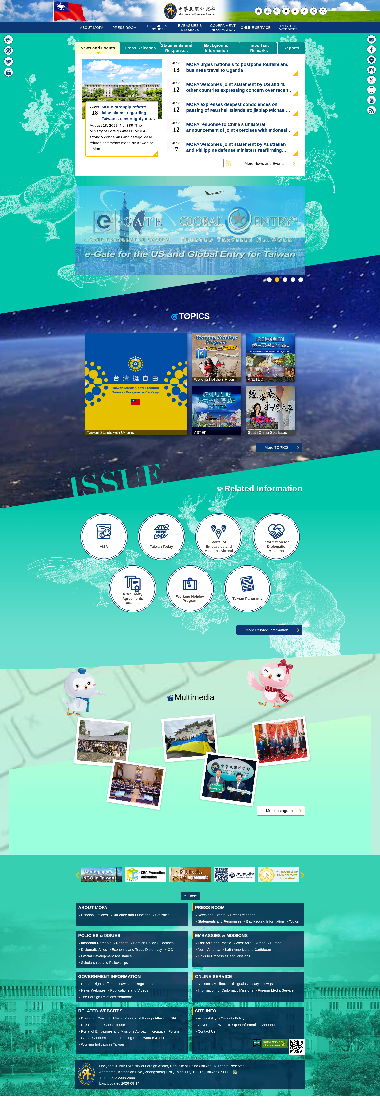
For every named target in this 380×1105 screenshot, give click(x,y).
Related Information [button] (8, 61)
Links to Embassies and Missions (224, 956)
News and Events (97, 48)
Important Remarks (259, 48)
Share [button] (314, 11)
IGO (170, 950)
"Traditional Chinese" (277, 11)
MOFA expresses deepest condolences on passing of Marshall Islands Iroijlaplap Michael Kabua (236, 107)
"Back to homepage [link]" (259, 11)
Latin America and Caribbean (248, 950)
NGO (85, 1025)
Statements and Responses (176, 48)
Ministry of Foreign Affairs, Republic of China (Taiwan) (190, 11)
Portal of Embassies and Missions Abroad (114, 1032)
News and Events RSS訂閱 (228, 163)
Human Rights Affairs (97, 984)
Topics (294, 922)
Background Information (216, 48)
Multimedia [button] (8, 72)
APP (371, 90)
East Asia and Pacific (214, 943)
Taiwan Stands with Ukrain (277, 279)
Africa (260, 943)
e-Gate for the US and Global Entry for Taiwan (293, 279)
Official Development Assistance (106, 956)
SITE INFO (205, 1011)
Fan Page (371, 49)
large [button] (286, 11)
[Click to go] (190, 231)
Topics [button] (8, 50)
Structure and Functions (131, 915)
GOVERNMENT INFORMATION (223, 28)
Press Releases (140, 48)
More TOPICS (277, 447)
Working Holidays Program (285, 279)
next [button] (303, 875)
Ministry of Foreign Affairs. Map (235, 1073)
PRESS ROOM (124, 27)
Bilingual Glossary (245, 984)
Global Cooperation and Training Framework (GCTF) (122, 1038)
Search (323, 11)
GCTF (269, 279)
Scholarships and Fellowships (104, 963)
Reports (291, 48)
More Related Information (266, 630)
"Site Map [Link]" (268, 11)
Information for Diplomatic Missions (225, 991)
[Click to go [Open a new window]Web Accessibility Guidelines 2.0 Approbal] (275, 1043)
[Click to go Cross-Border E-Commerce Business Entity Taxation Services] (190, 875)
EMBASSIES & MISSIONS (190, 28)
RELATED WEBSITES (288, 27)
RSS (371, 110)
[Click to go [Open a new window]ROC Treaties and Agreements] (101, 875)
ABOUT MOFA (91, 27)
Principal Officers (94, 915)
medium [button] (295, 11)
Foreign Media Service (276, 991)
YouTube (371, 100)
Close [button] (192, 896)
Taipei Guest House (109, 1025)
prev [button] (77, 875)
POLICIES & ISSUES (157, 27)
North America (209, 950)
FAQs (268, 984)
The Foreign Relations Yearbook (106, 997)
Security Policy (232, 1018)
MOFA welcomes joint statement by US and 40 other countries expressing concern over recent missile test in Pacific (238, 87)
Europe (276, 943)
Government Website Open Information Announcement (241, 1025)
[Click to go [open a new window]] (103, 742)
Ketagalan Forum (165, 1032)
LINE (371, 59)
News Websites (93, 991)
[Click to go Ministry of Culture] (145, 875)
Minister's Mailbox (371, 39)
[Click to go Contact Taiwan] (234, 875)
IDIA (172, 1018)
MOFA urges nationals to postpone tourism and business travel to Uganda (237, 67)
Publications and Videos (129, 991)
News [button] (8, 39)
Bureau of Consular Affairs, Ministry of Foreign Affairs (123, 1018)
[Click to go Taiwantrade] (278, 875)
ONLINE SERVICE (256, 27)
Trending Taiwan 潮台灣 (300, 279)
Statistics (162, 915)
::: (6, 29)
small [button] (304, 11)
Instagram (371, 69)
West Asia (244, 943)
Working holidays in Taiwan (102, 1045)
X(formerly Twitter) (371, 79)
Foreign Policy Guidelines (153, 943)
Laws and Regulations (136, 984)
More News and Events (264, 163)
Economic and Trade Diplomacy (137, 950)
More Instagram (279, 810)
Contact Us (206, 1032)
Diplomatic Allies (94, 950)
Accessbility (207, 1018)
